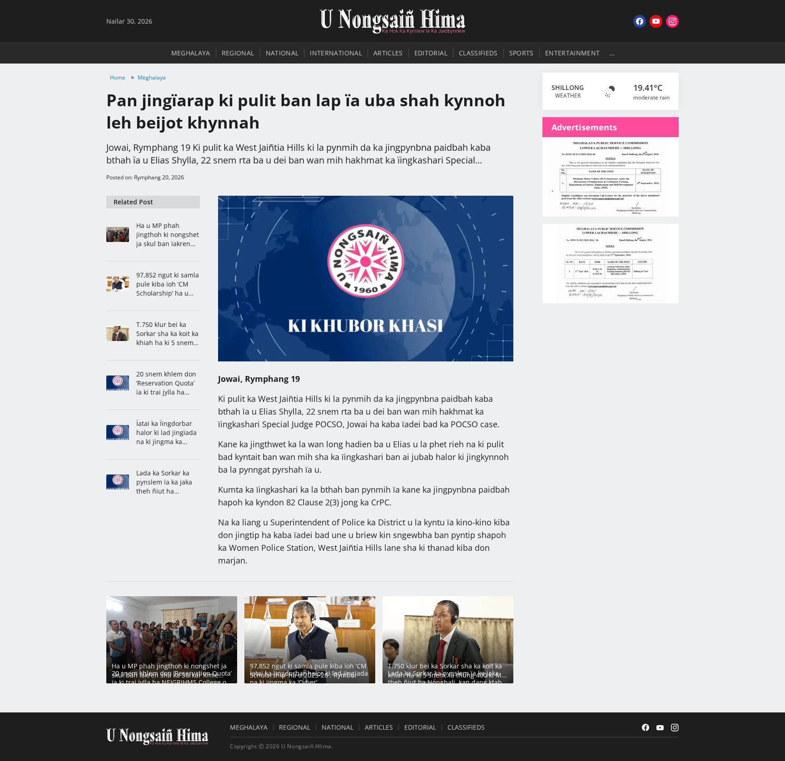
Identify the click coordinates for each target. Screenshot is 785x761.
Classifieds (478, 53)
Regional (238, 53)
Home (117, 77)
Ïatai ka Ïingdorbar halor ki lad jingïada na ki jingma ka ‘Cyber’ (166, 432)
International (336, 53)
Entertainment (572, 53)
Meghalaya (190, 53)
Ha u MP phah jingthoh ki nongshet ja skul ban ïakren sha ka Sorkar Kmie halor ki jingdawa (167, 234)
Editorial (430, 53)
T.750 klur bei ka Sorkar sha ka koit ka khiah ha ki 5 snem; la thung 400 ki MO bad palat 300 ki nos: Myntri (167, 333)
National (282, 53)
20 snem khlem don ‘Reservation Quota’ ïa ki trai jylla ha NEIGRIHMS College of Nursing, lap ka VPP (166, 383)
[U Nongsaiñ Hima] (392, 21)
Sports (521, 53)
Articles (388, 53)
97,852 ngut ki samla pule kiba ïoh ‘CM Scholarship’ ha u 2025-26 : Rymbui (167, 284)
